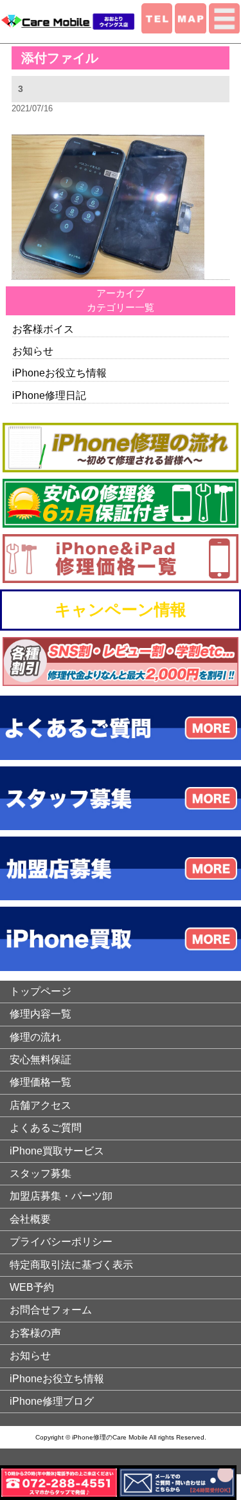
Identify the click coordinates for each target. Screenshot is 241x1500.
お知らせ (32, 351)
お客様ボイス (43, 329)
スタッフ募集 (40, 1173)
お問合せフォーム (51, 1309)
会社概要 (30, 1219)
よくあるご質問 (46, 1127)
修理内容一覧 (40, 1013)
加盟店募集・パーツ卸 (61, 1195)
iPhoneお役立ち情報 (59, 372)
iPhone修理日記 (49, 395)
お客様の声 (35, 1333)
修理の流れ (35, 1037)
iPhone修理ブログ (52, 1401)
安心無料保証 (40, 1059)
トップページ (40, 991)
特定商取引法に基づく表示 (71, 1264)
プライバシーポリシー (61, 1241)
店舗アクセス (40, 1105)
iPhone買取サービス (57, 1150)
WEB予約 (32, 1287)
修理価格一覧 (40, 1082)
